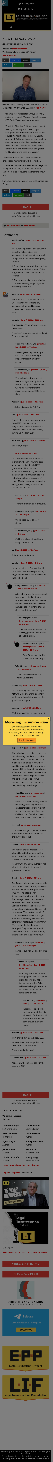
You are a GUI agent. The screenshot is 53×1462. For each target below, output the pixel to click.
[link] (26, 719)
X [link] (48, 718)
